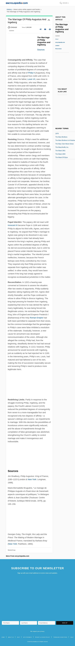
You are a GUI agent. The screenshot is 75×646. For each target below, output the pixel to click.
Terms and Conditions (60, 637)
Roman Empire (36, 318)
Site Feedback (27, 637)
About (60, 42)
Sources (41, 50)
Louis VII (31, 79)
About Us (11, 637)
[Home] (17, 3)
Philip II (31, 73)
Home (3, 637)
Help (18, 637)
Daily (72, 637)
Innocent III (13, 225)
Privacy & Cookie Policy (42, 637)
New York (32, 479)
